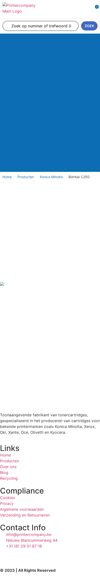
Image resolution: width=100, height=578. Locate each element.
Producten (25, 177)
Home (7, 177)
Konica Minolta (51, 177)
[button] (79, 9)
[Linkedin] (6, 555)
